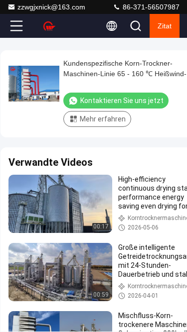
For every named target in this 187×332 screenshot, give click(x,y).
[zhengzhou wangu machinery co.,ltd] (49, 26)
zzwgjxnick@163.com (51, 7)
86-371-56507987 (150, 7)
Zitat (165, 26)
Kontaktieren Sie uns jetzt (122, 101)
